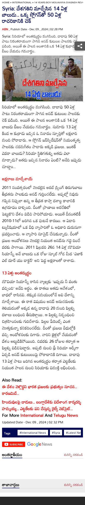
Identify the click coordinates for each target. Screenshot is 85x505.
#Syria (56, 432)
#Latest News (75, 432)
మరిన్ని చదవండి (73, 455)
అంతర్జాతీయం (12, 454)
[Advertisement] (42, 469)
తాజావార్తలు (10, 484)
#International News (33, 432)
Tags (7, 433)
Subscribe (16, 444)
